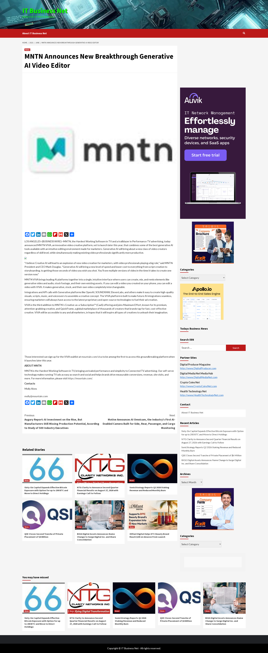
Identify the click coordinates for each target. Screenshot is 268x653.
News (27, 50)
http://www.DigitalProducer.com (198, 368)
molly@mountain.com (36, 396)
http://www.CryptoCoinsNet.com (198, 386)
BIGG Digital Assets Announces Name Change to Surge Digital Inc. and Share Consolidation (96, 536)
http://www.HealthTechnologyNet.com (201, 395)
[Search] (244, 33)
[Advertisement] (171, 14)
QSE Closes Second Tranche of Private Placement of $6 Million (43, 535)
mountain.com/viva (91, 356)
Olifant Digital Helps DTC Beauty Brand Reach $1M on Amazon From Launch (149, 535)
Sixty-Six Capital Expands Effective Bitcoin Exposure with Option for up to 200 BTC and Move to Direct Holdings (46, 490)
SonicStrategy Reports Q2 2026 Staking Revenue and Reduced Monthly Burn (149, 489)
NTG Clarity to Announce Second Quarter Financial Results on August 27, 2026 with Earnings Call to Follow (97, 490)
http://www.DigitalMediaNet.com (198, 377)
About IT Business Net (34, 33)
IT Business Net (45, 10)
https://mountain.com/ (80, 378)
